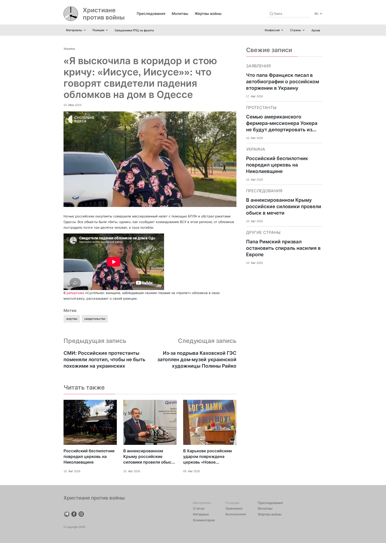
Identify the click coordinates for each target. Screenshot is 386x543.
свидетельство (94, 318)
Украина (69, 48)
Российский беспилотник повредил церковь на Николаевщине (89, 456)
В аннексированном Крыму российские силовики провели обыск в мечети (148, 456)
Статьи (198, 508)
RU (316, 13)
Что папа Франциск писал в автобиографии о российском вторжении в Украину (282, 81)
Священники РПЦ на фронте (134, 30)
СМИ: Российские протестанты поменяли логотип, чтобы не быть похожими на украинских (104, 359)
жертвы (71, 318)
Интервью (201, 514)
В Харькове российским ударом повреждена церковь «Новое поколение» (207, 456)
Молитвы (180, 13)
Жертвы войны (208, 13)
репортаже (75, 293)
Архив (315, 30)
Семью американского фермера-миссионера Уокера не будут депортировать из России (281, 123)
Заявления (233, 508)
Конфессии (272, 30)
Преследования (151, 13)
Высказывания (235, 514)
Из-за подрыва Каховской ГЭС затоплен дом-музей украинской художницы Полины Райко (196, 359)
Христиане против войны (104, 13)
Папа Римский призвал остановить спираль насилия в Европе (283, 248)
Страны (295, 30)
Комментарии (204, 520)
